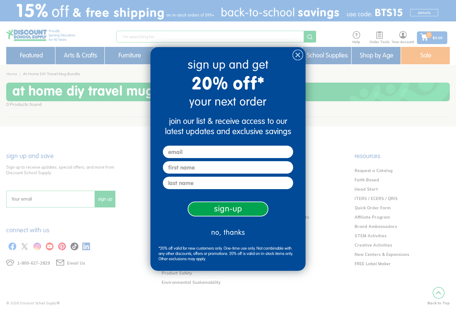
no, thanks (228, 232)
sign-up (228, 209)
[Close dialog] (297, 55)
